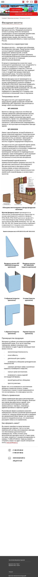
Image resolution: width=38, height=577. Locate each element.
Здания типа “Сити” (14, 565)
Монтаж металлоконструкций (17, 576)
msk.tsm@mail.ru (12, 442)
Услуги (11, 572)
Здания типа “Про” (14, 564)
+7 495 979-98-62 (14, 6)
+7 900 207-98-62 (29, 6)
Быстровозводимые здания (17, 560)
